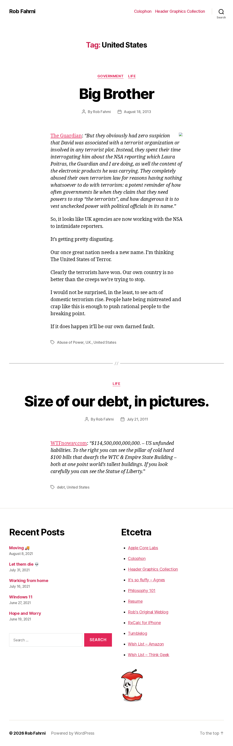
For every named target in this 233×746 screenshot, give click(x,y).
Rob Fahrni (22, 11)
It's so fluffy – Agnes (146, 579)
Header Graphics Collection (180, 11)
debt (61, 487)
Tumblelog (137, 633)
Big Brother (116, 93)
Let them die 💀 (24, 564)
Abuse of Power (70, 342)
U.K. (89, 342)
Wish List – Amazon (146, 644)
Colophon (143, 11)
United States (105, 342)
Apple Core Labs (143, 547)
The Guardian (66, 136)
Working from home (28, 580)
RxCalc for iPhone (144, 622)
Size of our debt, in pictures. (116, 401)
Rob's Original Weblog (148, 612)
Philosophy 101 (141, 590)
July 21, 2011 (137, 419)
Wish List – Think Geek (148, 654)
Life (132, 76)
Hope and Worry (25, 613)
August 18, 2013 (137, 111)
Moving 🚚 (19, 547)
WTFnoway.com (69, 443)
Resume (135, 601)
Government (110, 76)
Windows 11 (20, 597)
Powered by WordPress (72, 733)
